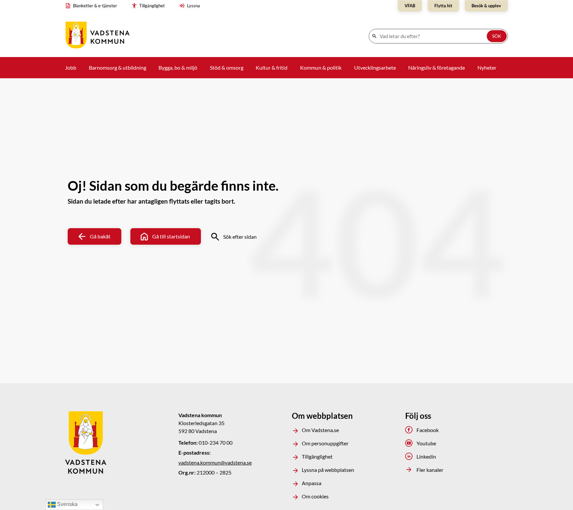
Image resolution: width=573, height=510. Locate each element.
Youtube (426, 443)
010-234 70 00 (215, 442)
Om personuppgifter (325, 443)
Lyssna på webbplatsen (328, 470)
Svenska (67, 504)
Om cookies (315, 496)
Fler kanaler (429, 470)
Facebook (427, 430)
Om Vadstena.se (320, 430)
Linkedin (426, 456)
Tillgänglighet (317, 456)
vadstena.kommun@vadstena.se (215, 462)
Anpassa (311, 483)
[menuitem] (92, 6)
